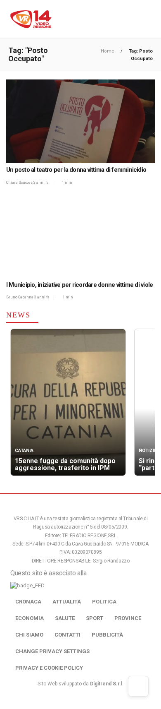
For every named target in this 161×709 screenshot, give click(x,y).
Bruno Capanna (20, 297)
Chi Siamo (29, 635)
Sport (94, 618)
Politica (104, 601)
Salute (65, 618)
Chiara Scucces (19, 182)
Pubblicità (107, 635)
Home (108, 51)
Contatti (67, 635)
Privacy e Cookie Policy (49, 668)
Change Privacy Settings (52, 651)
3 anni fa (41, 182)
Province (127, 618)
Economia (29, 618)
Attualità (66, 601)
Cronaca (28, 601)
